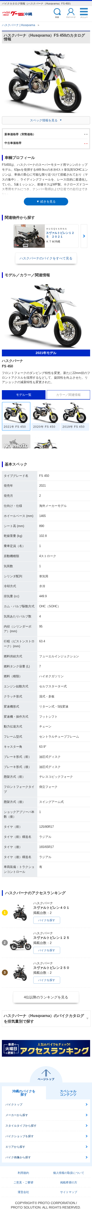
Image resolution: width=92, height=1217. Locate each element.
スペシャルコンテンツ (68, 1092)
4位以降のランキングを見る (46, 997)
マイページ (70, 17)
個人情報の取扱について (68, 1173)
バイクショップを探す (19, 1136)
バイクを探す (46, 920)
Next (84, 236)
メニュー (84, 17)
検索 (57, 17)
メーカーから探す (16, 1115)
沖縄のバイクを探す (23, 1092)
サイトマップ (68, 1192)
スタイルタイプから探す (21, 1125)
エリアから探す (15, 1146)
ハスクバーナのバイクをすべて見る (46, 258)
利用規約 (23, 1173)
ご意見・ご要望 (23, 1182)
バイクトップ (13, 1104)
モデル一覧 (23, 395)
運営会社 (23, 1192)
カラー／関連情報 (68, 395)
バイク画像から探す (18, 1157)
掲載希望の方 (68, 1182)
